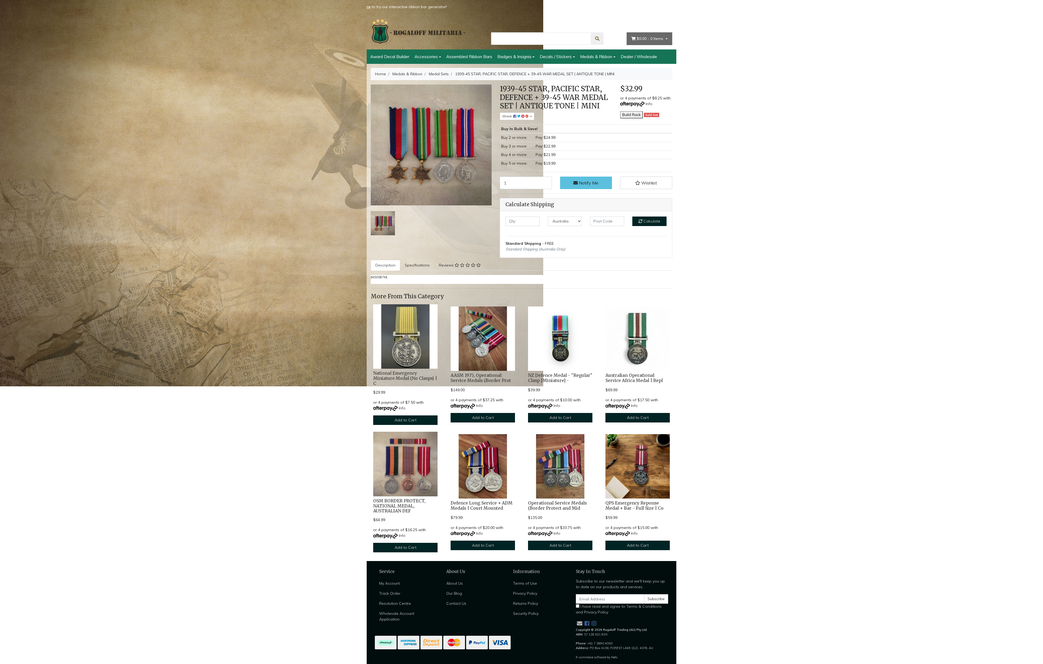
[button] (646, 183)
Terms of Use (525, 583)
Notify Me (588, 183)
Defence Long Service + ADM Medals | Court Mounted (482, 505)
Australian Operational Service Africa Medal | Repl (634, 378)
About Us (602, 22)
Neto (614, 657)
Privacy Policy (525, 593)
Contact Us (630, 22)
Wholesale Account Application (396, 616)
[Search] (597, 38)
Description (385, 265)
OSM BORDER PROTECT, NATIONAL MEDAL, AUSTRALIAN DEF (399, 506)
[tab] (385, 265)
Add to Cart (405, 420)
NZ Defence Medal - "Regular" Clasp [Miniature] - (560, 378)
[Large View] (383, 222)
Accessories (426, 56)
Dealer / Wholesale (639, 56)
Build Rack (631, 114)
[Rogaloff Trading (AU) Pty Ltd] (418, 31)
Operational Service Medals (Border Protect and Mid (557, 505)
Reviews (447, 265)
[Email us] (579, 623)
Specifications (417, 265)
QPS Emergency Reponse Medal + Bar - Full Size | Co (634, 505)
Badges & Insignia (514, 56)
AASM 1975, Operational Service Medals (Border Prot (481, 378)
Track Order (389, 593)
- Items (650, 38)
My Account (658, 22)
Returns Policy (525, 603)
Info (649, 103)
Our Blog (454, 593)
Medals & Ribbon (596, 56)
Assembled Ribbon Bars (469, 56)
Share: (507, 116)
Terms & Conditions (644, 606)
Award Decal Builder (389, 56)
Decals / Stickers (556, 56)
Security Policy (526, 613)
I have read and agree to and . (619, 609)
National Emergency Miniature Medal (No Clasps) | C (405, 378)
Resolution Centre (395, 603)
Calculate (651, 221)
